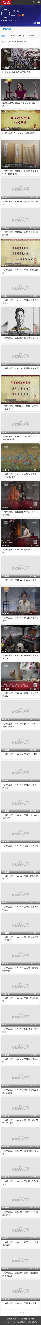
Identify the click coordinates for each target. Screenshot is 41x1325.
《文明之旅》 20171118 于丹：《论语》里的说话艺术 (20, 725)
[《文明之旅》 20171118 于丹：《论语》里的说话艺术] (20, 719)
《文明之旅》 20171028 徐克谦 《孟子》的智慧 (20, 786)
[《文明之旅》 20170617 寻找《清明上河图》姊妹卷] (20, 1086)
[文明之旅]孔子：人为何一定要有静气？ (19, 133)
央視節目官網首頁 (27, 1319)
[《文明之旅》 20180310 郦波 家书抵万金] (20, 334)
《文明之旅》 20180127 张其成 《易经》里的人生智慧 (20, 438)
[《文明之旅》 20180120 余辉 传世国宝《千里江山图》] (20, 470)
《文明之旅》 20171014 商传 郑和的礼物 (20, 846)
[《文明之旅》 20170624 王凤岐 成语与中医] (20, 1055)
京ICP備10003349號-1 (10, 1322)
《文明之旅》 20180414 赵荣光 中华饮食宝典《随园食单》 (20, 172)
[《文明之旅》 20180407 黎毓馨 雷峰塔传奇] (20, 197)
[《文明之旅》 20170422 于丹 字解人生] (20, 1299)
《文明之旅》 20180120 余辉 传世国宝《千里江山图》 (19, 475)
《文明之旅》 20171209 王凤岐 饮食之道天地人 (20, 657)
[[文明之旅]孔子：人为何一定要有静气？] (20, 129)
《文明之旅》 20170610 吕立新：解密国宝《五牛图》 (20, 1121)
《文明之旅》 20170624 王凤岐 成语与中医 (20, 1060)
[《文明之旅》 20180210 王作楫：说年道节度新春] (20, 402)
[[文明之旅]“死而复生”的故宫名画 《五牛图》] (20, 99)
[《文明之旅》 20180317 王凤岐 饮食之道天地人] (20, 296)
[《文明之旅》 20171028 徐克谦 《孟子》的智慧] (20, 780)
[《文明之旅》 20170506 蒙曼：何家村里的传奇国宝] (20, 1269)
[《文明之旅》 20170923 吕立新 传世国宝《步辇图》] (20, 933)
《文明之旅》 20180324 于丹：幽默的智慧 (20, 271)
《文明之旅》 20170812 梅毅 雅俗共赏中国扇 (20, 1030)
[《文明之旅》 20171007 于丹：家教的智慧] (20, 872)
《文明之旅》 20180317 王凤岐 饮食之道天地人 (20, 301)
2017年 (21, 36)
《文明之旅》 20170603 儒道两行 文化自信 (20, 1152)
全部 (3, 36)
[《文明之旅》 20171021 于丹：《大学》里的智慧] (20, 811)
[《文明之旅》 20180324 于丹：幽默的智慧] (20, 265)
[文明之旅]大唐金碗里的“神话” (15, 41)
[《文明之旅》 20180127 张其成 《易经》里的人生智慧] (20, 432)
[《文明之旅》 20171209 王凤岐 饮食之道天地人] (20, 651)
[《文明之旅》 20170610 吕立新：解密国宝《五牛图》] (20, 1116)
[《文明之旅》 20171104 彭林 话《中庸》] (20, 750)
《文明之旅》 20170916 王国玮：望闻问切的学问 (20, 969)
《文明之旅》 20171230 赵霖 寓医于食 (19, 580)
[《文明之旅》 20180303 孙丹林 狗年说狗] (20, 364)
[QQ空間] (23, 15)
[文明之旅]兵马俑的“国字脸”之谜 (16, 72)
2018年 (12, 36)
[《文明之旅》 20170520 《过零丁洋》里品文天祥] (20, 1208)
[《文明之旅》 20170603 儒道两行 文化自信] (20, 1147)
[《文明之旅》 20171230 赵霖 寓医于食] (20, 576)
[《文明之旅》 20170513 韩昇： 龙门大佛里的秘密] (20, 1238)
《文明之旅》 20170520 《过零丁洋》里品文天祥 (20, 1213)
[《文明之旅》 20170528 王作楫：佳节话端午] (20, 1177)
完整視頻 (7, 29)
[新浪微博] (19, 15)
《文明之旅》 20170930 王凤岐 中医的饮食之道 (20, 908)
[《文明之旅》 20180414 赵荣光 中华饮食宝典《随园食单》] (20, 167)
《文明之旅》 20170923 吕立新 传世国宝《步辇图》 (20, 938)
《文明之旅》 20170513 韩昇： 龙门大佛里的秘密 (20, 1243)
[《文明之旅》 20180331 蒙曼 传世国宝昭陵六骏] (20, 228)
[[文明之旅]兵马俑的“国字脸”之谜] (20, 68)
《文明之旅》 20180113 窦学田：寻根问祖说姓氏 (20, 513)
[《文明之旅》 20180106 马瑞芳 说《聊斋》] (20, 545)
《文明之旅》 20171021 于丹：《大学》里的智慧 (20, 816)
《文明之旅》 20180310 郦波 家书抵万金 (20, 338)
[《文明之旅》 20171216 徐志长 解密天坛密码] (20, 613)
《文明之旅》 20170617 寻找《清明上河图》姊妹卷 (20, 1091)
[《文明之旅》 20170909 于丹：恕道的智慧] (20, 994)
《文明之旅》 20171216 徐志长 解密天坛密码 (20, 619)
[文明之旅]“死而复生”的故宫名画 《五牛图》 (19, 104)
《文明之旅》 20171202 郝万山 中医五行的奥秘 (20, 694)
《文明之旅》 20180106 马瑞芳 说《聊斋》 (19, 551)
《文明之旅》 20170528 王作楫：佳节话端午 (20, 1182)
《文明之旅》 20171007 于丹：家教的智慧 (20, 877)
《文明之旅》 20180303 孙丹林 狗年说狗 (20, 368)
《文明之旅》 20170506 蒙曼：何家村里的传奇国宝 (20, 1274)
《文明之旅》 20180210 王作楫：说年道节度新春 (20, 407)
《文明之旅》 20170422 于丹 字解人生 (19, 1303)
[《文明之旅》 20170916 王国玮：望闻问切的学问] (20, 963)
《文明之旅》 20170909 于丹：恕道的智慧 (20, 999)
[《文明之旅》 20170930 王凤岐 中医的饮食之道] (20, 902)
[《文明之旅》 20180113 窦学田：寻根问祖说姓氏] (20, 508)
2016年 (31, 36)
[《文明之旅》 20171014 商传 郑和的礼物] (20, 841)
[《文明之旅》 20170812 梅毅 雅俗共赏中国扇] (20, 1025)
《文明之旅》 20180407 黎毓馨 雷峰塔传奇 (20, 203)
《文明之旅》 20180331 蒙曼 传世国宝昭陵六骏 (20, 233)
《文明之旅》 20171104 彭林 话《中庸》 (20, 754)
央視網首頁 (11, 1319)
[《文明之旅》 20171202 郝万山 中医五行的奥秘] (20, 689)
